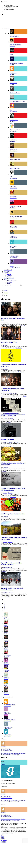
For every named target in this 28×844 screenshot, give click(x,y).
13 (4, 608)
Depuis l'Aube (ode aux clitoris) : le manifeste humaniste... (11, 563)
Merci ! (2, 836)
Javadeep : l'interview (7, 439)
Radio (5, 279)
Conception (3, 842)
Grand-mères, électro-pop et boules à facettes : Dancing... (12, 589)
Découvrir (6, 272)
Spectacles (5, 592)
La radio (3, 838)
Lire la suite (22, 325)
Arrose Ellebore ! (8, 270)
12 (4, 607)
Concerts (5, 393)
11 (4, 606)
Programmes (3, 840)
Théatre (5, 567)
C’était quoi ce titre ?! (9, 278)
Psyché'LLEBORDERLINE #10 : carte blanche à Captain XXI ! (13, 414)
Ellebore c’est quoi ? (11, 280)
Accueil (5, 290)
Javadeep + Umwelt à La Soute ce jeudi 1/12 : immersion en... (13, 489)
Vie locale (9, 276)
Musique (9, 274)
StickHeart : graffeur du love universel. (12, 514)
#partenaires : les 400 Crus (9, 342)
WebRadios (6, 271)
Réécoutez (6, 28)
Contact (8, 283)
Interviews (9, 275)
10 (4, 604)
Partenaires (9, 282)
